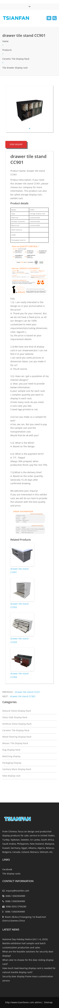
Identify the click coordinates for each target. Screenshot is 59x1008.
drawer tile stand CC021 (27, 691)
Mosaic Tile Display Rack (15, 743)
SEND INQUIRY (16, 144)
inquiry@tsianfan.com (17, 890)
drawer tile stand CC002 (19, 605)
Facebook (7, 869)
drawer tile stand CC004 (19, 675)
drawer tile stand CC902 (22, 696)
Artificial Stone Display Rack (16, 723)
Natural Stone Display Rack (16, 710)
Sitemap (48, 1002)
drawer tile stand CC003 (19, 640)
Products (7, 49)
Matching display (11, 756)
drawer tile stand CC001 (19, 570)
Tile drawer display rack (15, 67)
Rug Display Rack (11, 749)
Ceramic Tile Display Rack (15, 58)
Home (5, 41)
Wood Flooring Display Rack (16, 736)
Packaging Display (11, 762)
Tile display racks (11, 873)
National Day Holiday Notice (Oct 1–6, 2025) (25, 939)
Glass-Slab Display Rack (14, 717)
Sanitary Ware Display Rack (16, 769)
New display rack (11, 775)
